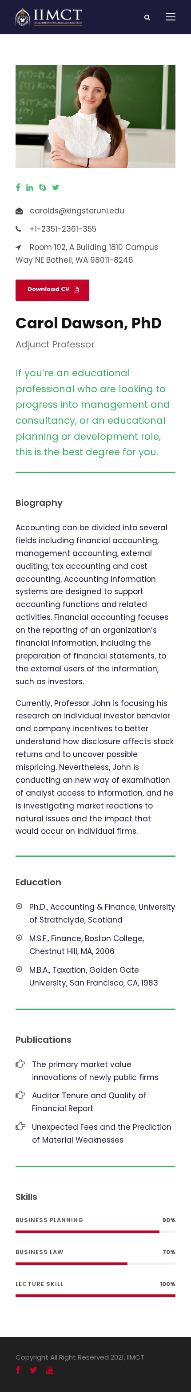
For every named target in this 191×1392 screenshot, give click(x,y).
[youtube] (49, 1370)
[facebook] (18, 187)
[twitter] (56, 187)
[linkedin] (29, 187)
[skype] (42, 187)
